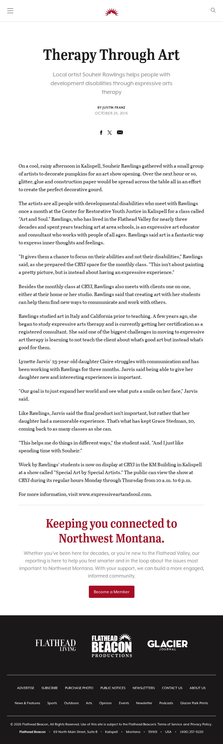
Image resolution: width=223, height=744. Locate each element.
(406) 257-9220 (191, 732)
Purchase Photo (79, 688)
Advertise (25, 688)
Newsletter (144, 703)
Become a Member (112, 591)
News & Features (27, 703)
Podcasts (166, 703)
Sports (52, 703)
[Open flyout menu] (10, 11)
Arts (89, 703)
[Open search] (213, 10)
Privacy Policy (200, 724)
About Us (198, 688)
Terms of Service (169, 724)
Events (124, 703)
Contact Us (172, 688)
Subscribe (50, 688)
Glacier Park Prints (194, 703)
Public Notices (112, 688)
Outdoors (71, 703)
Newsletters (144, 688)
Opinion (105, 703)
